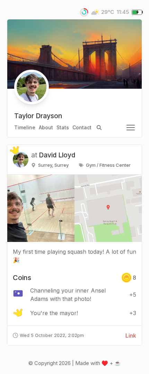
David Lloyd (57, 155)
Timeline (24, 127)
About (46, 127)
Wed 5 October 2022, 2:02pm (52, 335)
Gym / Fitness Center (108, 165)
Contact (81, 127)
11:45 (123, 12)
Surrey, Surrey (53, 165)
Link (130, 335)
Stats (62, 127)
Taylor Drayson (38, 116)
